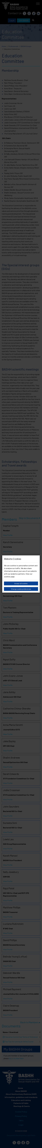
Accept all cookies (21, 583)
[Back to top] (37, 1143)
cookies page (9, 576)
